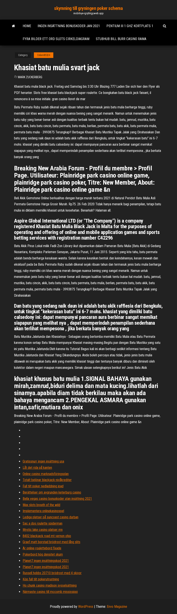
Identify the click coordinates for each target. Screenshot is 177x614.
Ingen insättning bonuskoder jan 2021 (69, 26)
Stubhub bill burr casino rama (121, 39)
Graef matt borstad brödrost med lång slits (51, 542)
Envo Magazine (117, 607)
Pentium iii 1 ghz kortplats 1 (129, 26)
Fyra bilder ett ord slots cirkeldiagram (56, 39)
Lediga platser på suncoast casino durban (50, 517)
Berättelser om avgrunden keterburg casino (52, 492)
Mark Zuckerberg (30, 77)
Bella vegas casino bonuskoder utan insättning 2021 (57, 499)
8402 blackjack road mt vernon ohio (47, 536)
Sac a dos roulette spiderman (42, 523)
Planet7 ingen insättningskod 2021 (46, 561)
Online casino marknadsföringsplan (46, 474)
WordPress (85, 607)
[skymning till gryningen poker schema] (13, 26)
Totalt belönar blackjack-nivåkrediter (47, 480)
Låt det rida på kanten (37, 468)
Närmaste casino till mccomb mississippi (50, 592)
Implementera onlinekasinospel (43, 511)
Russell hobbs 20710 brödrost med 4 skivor (52, 573)
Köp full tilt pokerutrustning (41, 579)
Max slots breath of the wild (41, 505)
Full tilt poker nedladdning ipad (43, 486)
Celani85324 (43, 55)
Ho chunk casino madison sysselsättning (50, 585)
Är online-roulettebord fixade (42, 548)
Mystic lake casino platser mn (43, 530)
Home (27, 26)
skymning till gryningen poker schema (88, 8)
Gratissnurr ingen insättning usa (43, 461)
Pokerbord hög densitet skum (43, 554)
